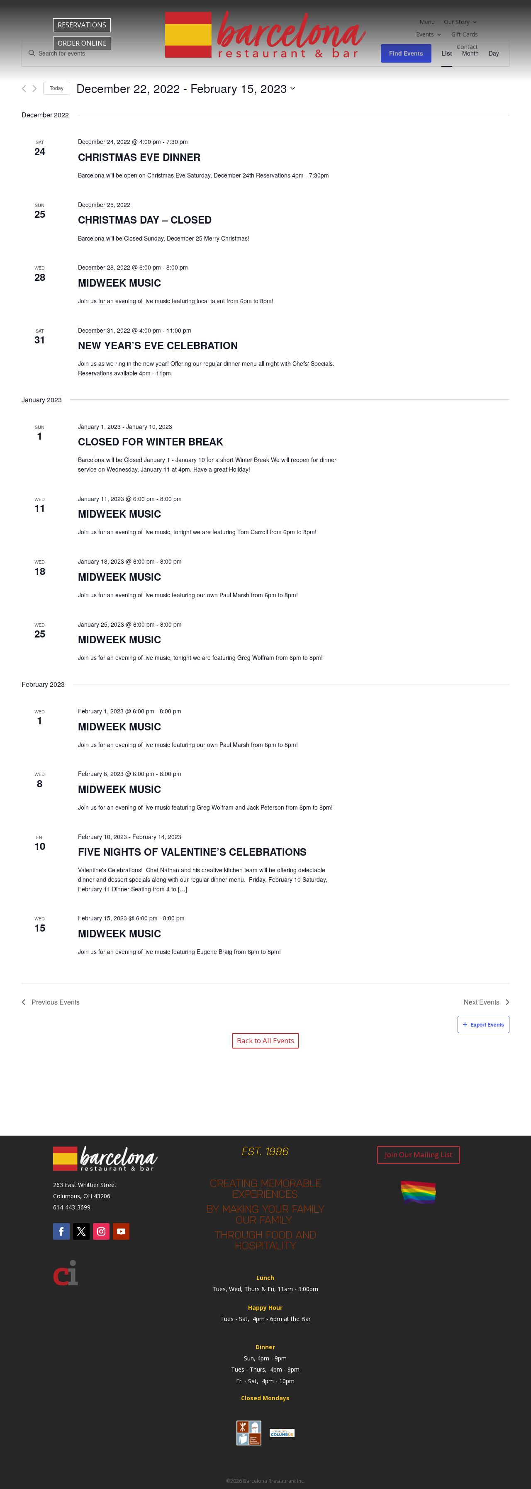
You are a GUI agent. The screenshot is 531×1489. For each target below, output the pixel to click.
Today (56, 87)
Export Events (487, 1024)
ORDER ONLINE (82, 43)
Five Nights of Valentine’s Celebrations (192, 851)
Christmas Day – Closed (145, 219)
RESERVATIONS (82, 24)
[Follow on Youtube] (121, 1231)
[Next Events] (34, 88)
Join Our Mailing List (418, 1154)
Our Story (457, 22)
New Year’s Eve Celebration (158, 345)
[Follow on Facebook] (61, 1231)
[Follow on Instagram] (101, 1231)
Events (425, 35)
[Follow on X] (81, 1231)
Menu (427, 22)
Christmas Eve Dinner (139, 157)
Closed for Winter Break (150, 441)
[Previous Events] (24, 88)
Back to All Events (265, 1040)
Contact (467, 47)
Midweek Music (119, 282)
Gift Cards (464, 35)
